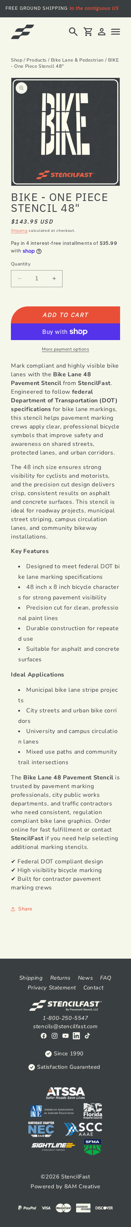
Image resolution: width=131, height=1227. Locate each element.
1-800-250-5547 (65, 1018)
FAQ (106, 977)
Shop (16, 60)
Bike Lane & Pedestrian (77, 60)
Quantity (21, 264)
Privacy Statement (52, 987)
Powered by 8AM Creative (65, 1186)
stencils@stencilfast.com (65, 1026)
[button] (73, 31)
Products (37, 60)
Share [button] (25, 908)
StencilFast (75, 1176)
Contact (93, 987)
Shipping (19, 230)
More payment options (65, 349)
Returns (60, 977)
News (85, 977)
